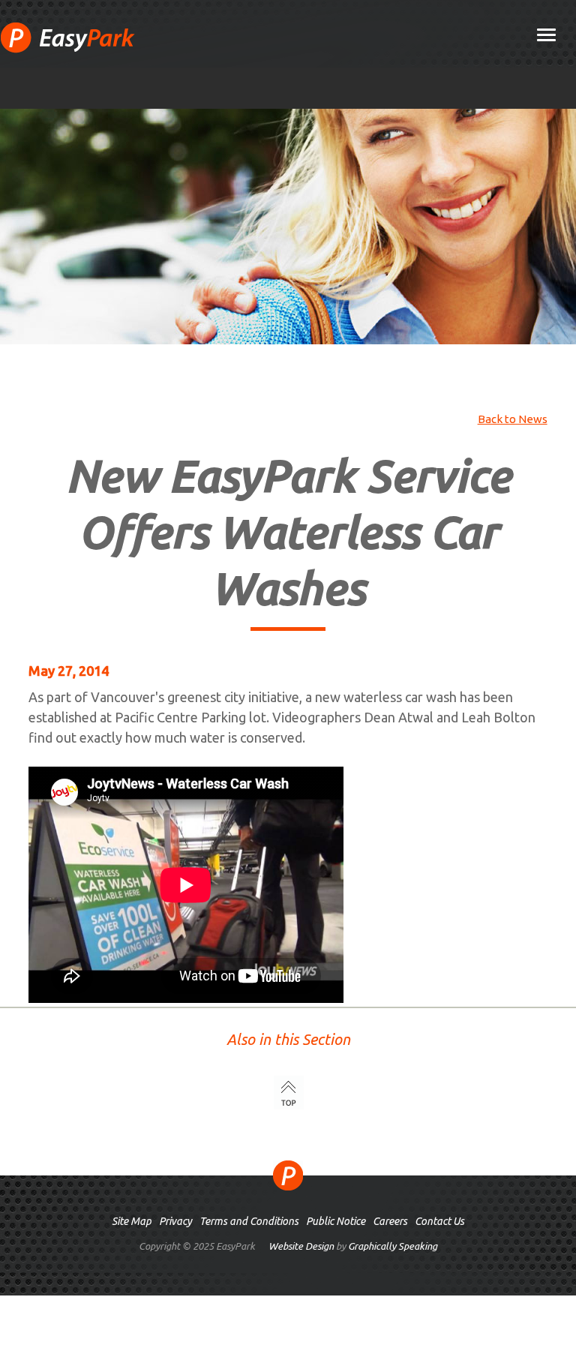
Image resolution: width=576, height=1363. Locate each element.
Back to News (513, 419)
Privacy (175, 1221)
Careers (390, 1221)
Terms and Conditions (249, 1221)
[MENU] (546, 36)
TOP (289, 1092)
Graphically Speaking (392, 1246)
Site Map (132, 1221)
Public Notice (335, 1221)
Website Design (301, 1246)
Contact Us (439, 1221)
